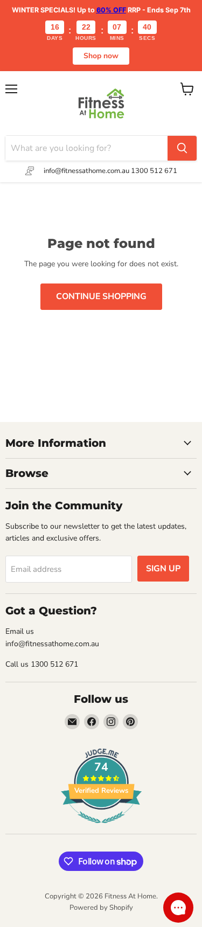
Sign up (163, 569)
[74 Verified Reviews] (101, 829)
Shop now (101, 56)
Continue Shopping (101, 296)
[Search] (182, 148)
